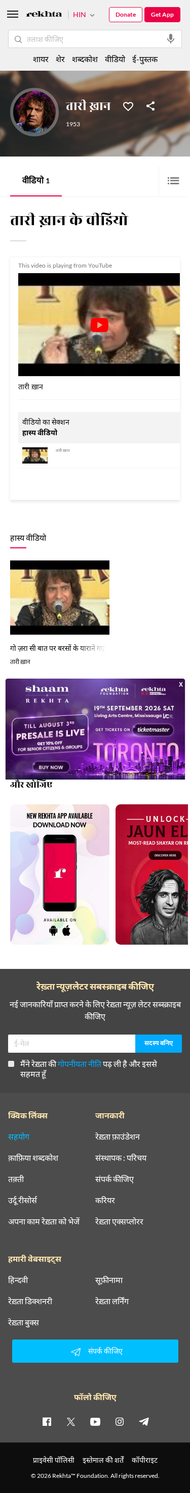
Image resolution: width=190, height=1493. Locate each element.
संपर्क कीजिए (114, 1179)
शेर (60, 59)
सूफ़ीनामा (109, 1280)
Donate (126, 14)
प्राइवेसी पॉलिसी (53, 1460)
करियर (105, 1200)
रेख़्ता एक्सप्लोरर (119, 1221)
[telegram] (144, 1421)
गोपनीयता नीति (79, 1063)
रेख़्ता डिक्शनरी (30, 1301)
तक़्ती (16, 1179)
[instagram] (119, 1421)
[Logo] (44, 15)
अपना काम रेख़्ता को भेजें (44, 1221)
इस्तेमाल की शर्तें (103, 1460)
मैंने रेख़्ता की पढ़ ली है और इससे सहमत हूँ (88, 1068)
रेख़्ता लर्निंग (112, 1301)
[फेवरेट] (128, 105)
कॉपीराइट (145, 1460)
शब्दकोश (85, 59)
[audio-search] (171, 38)
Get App (162, 14)
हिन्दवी (18, 1280)
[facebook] (47, 1421)
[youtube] (95, 1421)
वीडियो (36, 181)
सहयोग (18, 1136)
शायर (41, 59)
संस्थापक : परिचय (120, 1158)
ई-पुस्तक (145, 59)
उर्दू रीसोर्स (22, 1200)
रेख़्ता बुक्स (23, 1322)
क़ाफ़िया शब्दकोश (33, 1158)
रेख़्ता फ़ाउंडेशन (117, 1136)
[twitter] (71, 1421)
